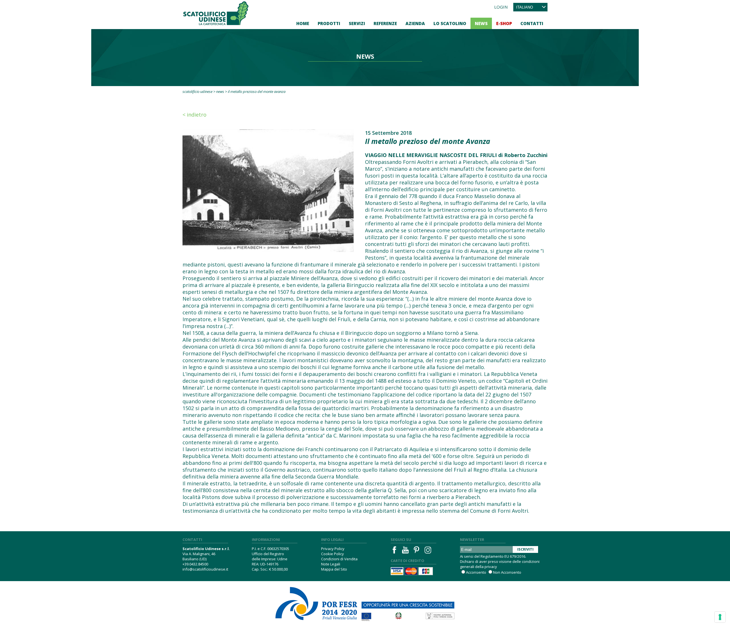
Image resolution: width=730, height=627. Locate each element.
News (481, 23)
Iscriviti (525, 549)
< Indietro (194, 114)
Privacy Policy (332, 548)
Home (302, 23)
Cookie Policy (332, 553)
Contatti (531, 23)
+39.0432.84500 (195, 564)
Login (501, 7)
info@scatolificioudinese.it (205, 569)
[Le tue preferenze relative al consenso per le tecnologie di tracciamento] (720, 617)
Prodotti (329, 23)
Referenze (385, 23)
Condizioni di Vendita (339, 558)
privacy (490, 566)
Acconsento (476, 572)
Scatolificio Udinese (197, 91)
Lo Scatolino (449, 23)
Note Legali (330, 564)
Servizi (357, 23)
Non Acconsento (507, 572)
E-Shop (504, 23)
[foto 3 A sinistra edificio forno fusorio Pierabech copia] (268, 190)
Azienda (415, 23)
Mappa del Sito (334, 569)
